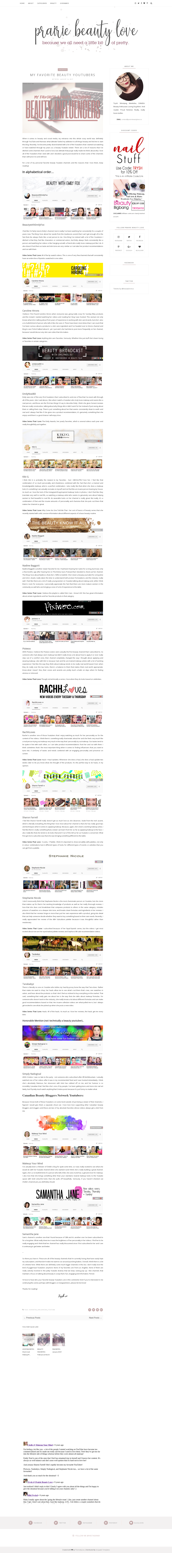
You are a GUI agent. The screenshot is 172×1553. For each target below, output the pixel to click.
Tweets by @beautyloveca (123, 288)
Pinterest (118, 250)
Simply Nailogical (31, 1073)
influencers (42, 1310)
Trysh (56, 79)
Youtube (51, 1310)
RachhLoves (28, 732)
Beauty (53, 3)
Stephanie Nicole (31, 897)
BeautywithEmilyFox (33, 224)
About (31, 3)
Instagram (118, 240)
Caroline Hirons (30, 310)
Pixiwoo (26, 648)
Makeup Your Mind (32, 1163)
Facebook (139, 240)
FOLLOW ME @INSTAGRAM (87, 1535)
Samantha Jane (30, 1234)
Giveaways (64, 3)
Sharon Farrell (30, 817)
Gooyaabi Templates (103, 1550)
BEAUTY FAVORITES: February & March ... (43, 1353)
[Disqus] (62, 1403)
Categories (42, 3)
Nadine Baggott (31, 565)
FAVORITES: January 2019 (56, 1350)
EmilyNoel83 (29, 393)
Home (22, 3)
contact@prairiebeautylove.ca (132, 119)
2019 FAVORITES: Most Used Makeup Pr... (28, 1352)
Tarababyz (28, 983)
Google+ (129, 250)
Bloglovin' (140, 250)
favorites (63, 70)
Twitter (129, 240)
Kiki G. (25, 476)
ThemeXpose (79, 1550)
